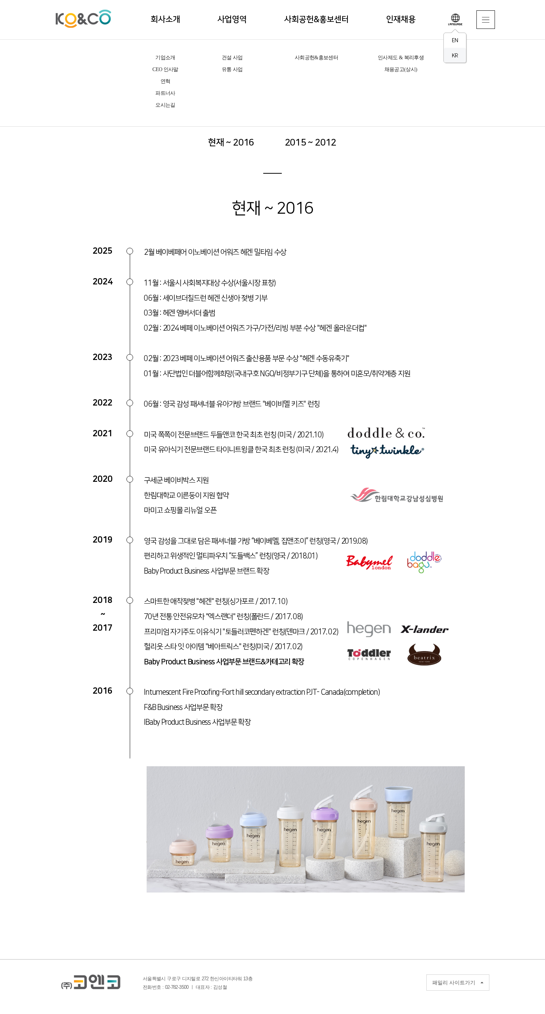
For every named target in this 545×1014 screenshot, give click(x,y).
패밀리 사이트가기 (453, 982)
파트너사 (165, 93)
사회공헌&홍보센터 (316, 19)
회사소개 (165, 19)
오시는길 (165, 105)
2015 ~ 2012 (310, 142)
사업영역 (232, 19)
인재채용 (401, 19)
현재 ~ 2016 (231, 142)
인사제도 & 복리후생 (401, 57)
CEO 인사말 (165, 69)
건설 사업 (232, 57)
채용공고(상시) (400, 69)
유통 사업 (232, 69)
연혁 (166, 81)
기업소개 (165, 57)
